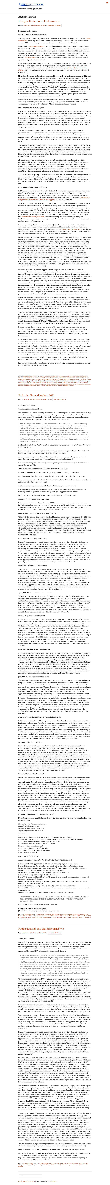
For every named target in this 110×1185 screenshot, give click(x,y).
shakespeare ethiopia (35, 385)
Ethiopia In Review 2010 (84, 915)
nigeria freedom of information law (50, 384)
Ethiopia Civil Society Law (44, 1163)
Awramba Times (33, 377)
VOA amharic (53, 385)
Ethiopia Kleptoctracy (24, 917)
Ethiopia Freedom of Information (77, 379)
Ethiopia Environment (45, 915)
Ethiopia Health (55, 915)
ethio (42, 377)
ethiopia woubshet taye (32, 382)
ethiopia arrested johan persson (57, 377)
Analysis (25, 914)
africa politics (54, 376)
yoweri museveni (62, 385)
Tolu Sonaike (53, 1181)
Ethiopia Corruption (52, 379)
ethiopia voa (75, 381)
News (35, 376)
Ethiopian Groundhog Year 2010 (36, 395)
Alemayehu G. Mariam (54, 25)
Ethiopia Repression (72, 917)
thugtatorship (30, 57)
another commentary (36, 46)
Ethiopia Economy (83, 914)
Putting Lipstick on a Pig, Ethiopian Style (41, 928)
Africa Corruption (45, 376)
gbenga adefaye (58, 382)
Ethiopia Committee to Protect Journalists (35, 379)
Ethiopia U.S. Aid (82, 917)
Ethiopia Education (23, 915)
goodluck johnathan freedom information (73, 382)
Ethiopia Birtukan (49, 914)
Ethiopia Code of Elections (59, 1163)
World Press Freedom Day (71, 229)
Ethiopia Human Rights (24, 1165)
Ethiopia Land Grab (35, 917)
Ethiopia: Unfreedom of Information (38, 21)
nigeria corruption (35, 384)
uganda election (46, 385)
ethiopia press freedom (31, 381)
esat (39, 377)
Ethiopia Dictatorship (72, 914)
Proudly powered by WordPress (26, 1181)
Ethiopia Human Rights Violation (69, 915)
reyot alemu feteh (78, 384)
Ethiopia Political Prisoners (59, 917)
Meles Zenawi (26, 384)
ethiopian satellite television (45, 382)
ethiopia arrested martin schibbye (75, 377)
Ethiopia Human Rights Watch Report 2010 (42, 1165)
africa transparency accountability (78, 376)
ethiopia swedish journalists (64, 381)
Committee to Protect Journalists (32, 217)
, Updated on (34, 25)
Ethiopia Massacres (46, 917)
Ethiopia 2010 (41, 914)
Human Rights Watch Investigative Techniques (66, 1165)
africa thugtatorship (64, 376)
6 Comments (24, 919)
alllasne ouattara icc (23, 377)
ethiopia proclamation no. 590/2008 (47, 381)
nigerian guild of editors (66, 384)
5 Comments (70, 385)
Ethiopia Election (63, 379)
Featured (30, 376)
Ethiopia (25, 376)
